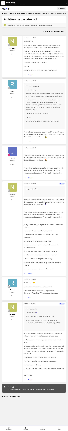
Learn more (3, 3)
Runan (12, 91)
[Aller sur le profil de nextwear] (5, 25)
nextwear (12, 25)
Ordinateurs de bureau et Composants (40, 25)
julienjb (12, 158)
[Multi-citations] (25, 75)
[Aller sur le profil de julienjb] (12, 151)
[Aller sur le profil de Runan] (12, 84)
